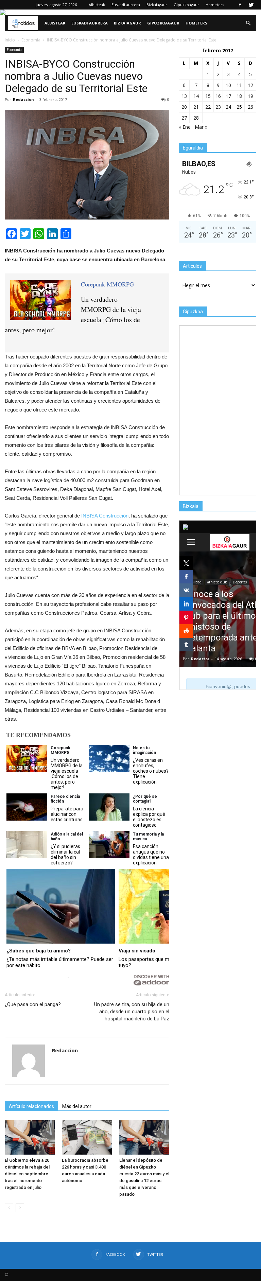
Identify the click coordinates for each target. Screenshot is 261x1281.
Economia (14, 49)
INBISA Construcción (104, 516)
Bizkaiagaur (156, 4)
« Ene (185, 127)
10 (228, 85)
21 (196, 107)
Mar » (201, 127)
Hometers (215, 4)
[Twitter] (251, 5)
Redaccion (23, 99)
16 (218, 96)
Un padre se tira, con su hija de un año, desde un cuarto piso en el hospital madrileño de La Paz (131, 1011)
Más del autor (76, 1106)
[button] (248, 23)
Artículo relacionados (31, 1106)
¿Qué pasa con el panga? (33, 1004)
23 (218, 107)
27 (184, 118)
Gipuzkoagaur (186, 4)
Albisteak (97, 4)
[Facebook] (240, 5)
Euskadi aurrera (125, 4)
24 (228, 107)
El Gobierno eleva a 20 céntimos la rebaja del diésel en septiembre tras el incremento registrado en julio (27, 1174)
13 (184, 96)
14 (196, 96)
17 (228, 96)
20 (184, 107)
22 (208, 107)
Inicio (10, 40)
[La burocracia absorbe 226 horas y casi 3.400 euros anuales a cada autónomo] (87, 1137)
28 (196, 118)
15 (208, 96)
